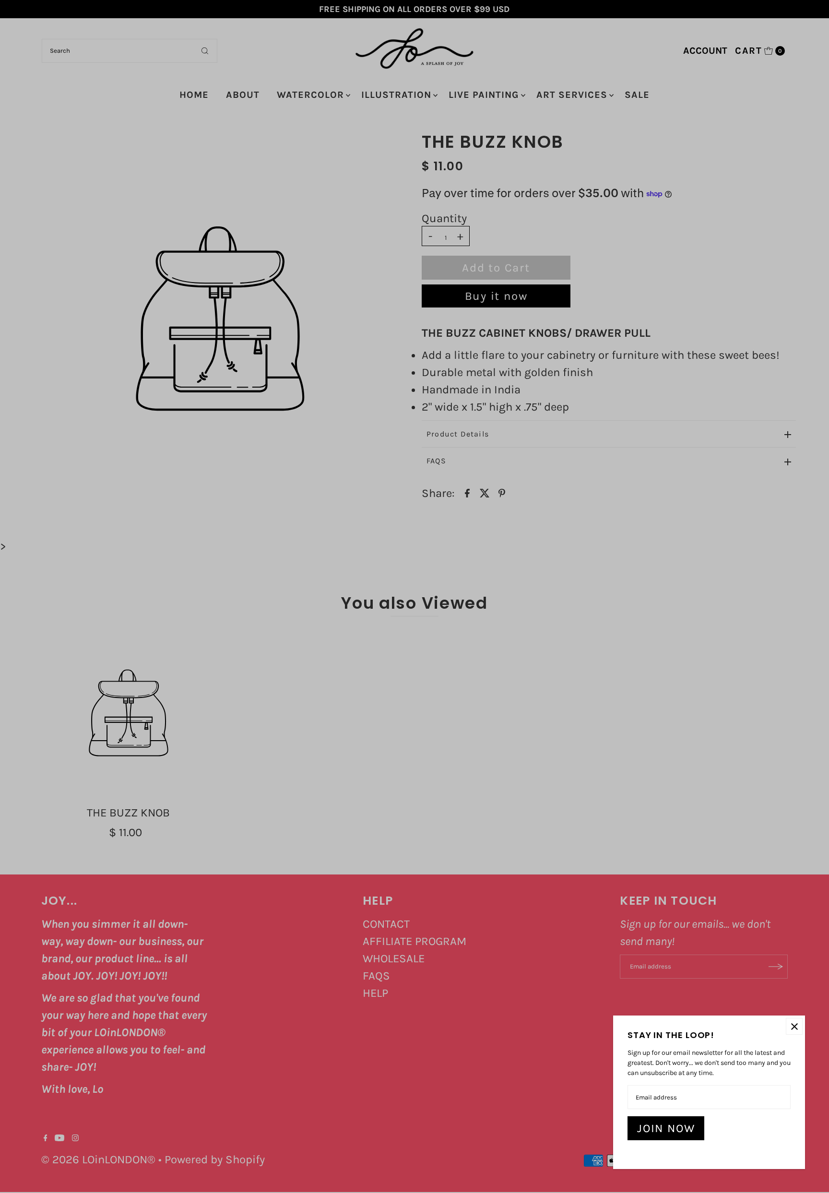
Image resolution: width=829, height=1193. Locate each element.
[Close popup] (794, 1026)
